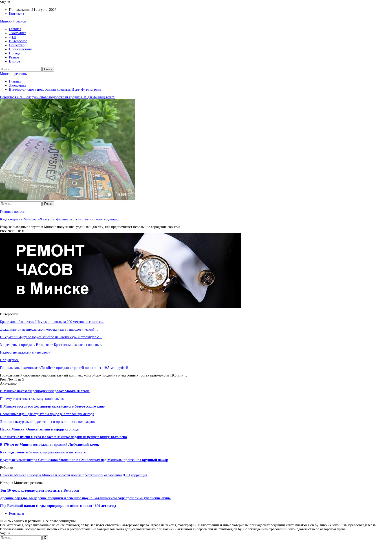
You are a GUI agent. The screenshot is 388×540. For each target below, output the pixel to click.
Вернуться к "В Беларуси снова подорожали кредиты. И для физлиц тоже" (57, 97)
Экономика (17, 33)
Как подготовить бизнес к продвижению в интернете (43, 452)
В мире (14, 61)
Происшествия (20, 49)
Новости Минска (13, 475)
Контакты (16, 14)
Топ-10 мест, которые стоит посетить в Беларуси (39, 490)
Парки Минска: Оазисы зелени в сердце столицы (39, 429)
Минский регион (13, 21)
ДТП (12, 37)
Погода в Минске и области (48, 475)
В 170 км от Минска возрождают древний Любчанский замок (49, 444)
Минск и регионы (14, 74)
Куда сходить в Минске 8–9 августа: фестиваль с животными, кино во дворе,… (61, 219)
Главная (15, 29)
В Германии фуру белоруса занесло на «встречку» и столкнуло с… (51, 337)
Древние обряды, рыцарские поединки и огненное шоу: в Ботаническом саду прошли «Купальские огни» (85, 498)
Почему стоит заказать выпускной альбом (32, 399)
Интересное (18, 41)
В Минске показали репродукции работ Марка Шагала (45, 391)
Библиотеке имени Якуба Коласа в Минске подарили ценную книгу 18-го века (63, 437)
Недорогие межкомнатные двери (25, 352)
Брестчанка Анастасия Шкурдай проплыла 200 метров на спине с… (52, 322)
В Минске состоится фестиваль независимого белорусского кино (52, 406)
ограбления (113, 475)
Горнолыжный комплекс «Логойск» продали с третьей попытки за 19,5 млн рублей (64, 368)
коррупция (139, 475)
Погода (14, 53)
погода (76, 475)
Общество (16, 45)
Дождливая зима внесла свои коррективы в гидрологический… (49, 329)
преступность (92, 475)
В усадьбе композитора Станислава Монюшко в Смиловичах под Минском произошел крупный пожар (84, 460)
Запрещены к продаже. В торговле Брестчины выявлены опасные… (52, 345)
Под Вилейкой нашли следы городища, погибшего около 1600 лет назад (58, 506)
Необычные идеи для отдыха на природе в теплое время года (47, 414)
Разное (14, 57)
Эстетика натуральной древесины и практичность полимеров (47, 421)
